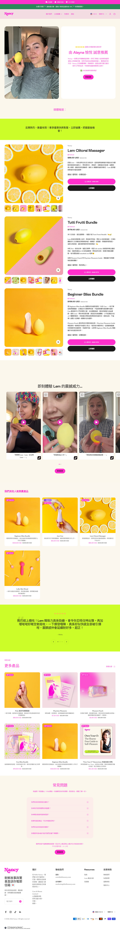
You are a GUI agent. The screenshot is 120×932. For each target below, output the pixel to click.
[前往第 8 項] (61, 208)
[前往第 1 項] (7, 208)
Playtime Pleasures (60, 711)
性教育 (66, 14)
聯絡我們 (107, 875)
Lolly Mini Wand (22, 589)
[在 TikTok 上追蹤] (15, 912)
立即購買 (91, 188)
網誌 (72, 14)
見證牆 (86, 882)
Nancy (70, 146)
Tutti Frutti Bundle (82, 222)
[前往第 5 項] (38, 208)
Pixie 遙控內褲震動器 (22, 711)
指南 (85, 875)
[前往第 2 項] (15, 208)
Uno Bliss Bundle (22, 762)
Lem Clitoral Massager (86, 150)
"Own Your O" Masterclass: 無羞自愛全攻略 (97, 762)
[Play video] (24, 422)
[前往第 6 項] (46, 208)
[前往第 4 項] (31, 208)
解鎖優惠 (88, 77)
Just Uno (60, 536)
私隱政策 (107, 878)
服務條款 (107, 882)
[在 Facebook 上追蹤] (5, 912)
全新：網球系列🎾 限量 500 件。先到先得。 (60, 7)
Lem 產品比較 (89, 878)
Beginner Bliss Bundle (85, 294)
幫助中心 (107, 885)
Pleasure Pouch (97, 711)
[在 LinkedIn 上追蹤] (20, 912)
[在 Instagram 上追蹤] (10, 912)
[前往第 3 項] (23, 208)
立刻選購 (57, 14)
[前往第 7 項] (54, 208)
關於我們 (49, 14)
